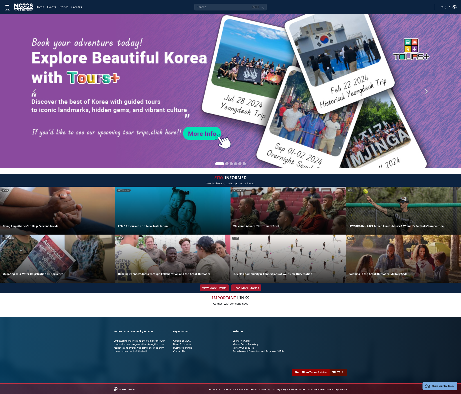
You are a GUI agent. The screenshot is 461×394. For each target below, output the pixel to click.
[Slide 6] (244, 163)
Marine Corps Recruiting (246, 344)
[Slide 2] (227, 163)
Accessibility (264, 389)
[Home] (23, 7)
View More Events (214, 288)
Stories (63, 7)
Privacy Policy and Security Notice (289, 389)
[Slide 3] (231, 163)
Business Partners (182, 347)
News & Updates (182, 344)
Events (51, 7)
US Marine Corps (241, 340)
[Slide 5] (239, 163)
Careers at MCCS (182, 340)
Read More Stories (246, 288)
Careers (76, 7)
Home (40, 7)
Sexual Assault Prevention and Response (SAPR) (258, 351)
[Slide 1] (219, 163)
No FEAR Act (215, 389)
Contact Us (179, 351)
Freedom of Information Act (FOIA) (240, 389)
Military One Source (243, 347)
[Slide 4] (235, 163)
